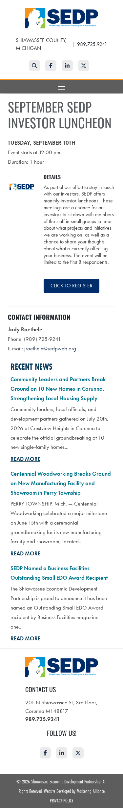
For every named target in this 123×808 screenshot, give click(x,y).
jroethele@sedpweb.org (50, 348)
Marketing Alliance (91, 791)
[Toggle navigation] (61, 86)
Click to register (71, 285)
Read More (25, 459)
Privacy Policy (61, 800)
